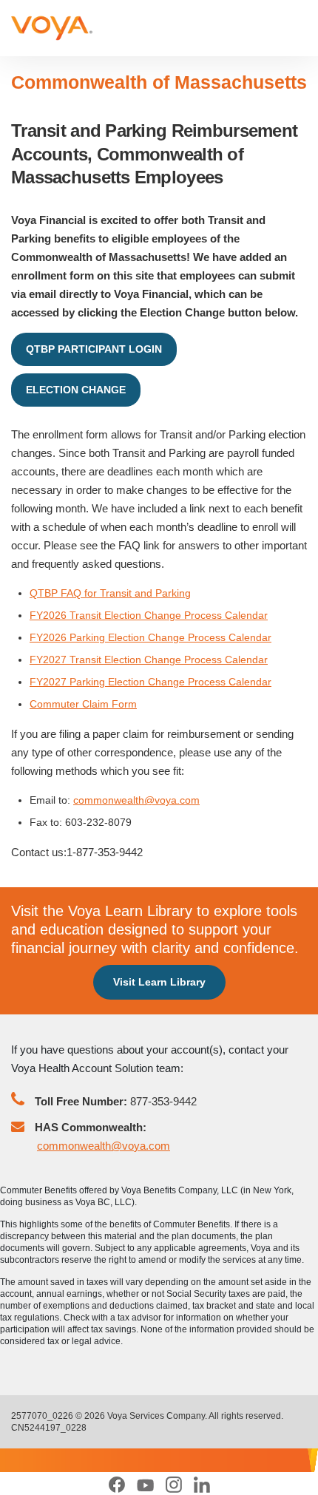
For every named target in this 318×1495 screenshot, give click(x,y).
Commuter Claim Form (83, 704)
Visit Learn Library (159, 982)
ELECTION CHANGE (76, 390)
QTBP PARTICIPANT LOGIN (94, 349)
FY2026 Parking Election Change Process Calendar (150, 637)
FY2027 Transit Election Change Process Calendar (149, 659)
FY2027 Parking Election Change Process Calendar (150, 682)
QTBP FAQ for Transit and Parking (110, 593)
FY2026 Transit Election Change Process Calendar (149, 615)
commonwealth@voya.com (136, 800)
